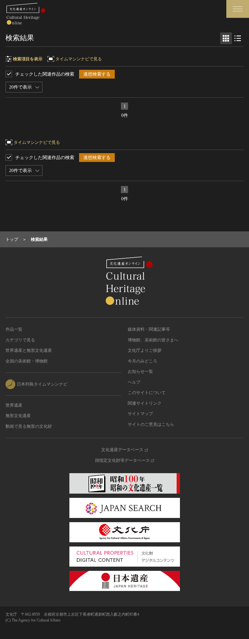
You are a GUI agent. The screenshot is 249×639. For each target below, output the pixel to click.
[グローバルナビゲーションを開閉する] (237, 9)
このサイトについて (147, 392)
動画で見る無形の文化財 (29, 426)
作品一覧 (14, 329)
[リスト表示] (237, 38)
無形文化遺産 (18, 415)
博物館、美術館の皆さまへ (153, 340)
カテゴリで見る (20, 340)
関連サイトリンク (144, 403)
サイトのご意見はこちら (151, 424)
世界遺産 (14, 405)
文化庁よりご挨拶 (144, 350)
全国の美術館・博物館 (27, 361)
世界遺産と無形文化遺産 (29, 350)
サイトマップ (140, 413)
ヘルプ (134, 382)
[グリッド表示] (226, 38)
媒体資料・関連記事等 (149, 329)
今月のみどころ (142, 361)
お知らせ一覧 (140, 371)
